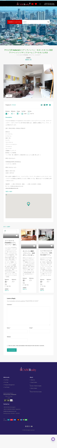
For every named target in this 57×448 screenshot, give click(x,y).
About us (33, 379)
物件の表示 (11, 236)
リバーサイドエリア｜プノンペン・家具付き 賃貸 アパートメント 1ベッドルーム (46, 253)
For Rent (6, 379)
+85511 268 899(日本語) (49, 4)
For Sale (6, 382)
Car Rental (6, 387)
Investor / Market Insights (35, 385)
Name (8, 327)
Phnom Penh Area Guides (36, 391)
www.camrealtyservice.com (12, 188)
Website (9, 336)
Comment (9, 304)
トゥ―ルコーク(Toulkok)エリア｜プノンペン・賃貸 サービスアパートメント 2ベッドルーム (11, 243)
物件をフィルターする (15, 22)
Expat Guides (34, 382)
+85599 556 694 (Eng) (49, 3)
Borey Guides (34, 388)
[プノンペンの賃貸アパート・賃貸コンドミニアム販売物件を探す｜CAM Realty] (23, 4)
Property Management (9, 384)
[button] (29, 206)
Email (31, 327)
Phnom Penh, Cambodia (9, 394)
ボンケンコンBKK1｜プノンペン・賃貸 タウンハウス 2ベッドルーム (29, 253)
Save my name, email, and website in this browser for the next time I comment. (26, 345)
